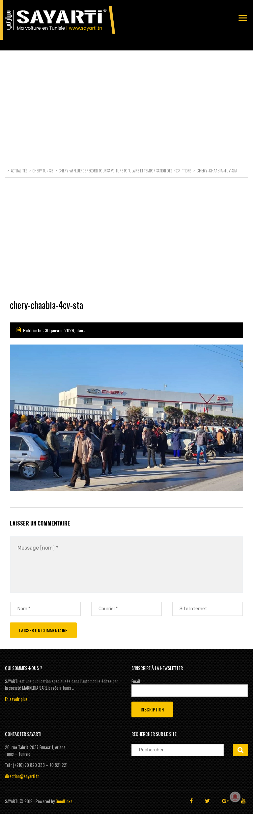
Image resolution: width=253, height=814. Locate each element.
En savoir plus (16, 699)
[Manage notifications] (235, 797)
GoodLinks (64, 801)
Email (135, 681)
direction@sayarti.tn (22, 776)
